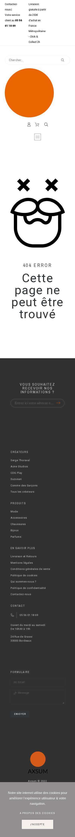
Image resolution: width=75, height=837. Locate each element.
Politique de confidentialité (28, 588)
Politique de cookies (24, 575)
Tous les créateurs (22, 491)
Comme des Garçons (24, 485)
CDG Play (16, 472)
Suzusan (16, 479)
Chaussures (18, 524)
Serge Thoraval (20, 460)
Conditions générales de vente (30, 568)
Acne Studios (19, 466)
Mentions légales (22, 562)
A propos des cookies (37, 813)
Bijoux (15, 530)
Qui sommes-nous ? (23, 581)
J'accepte (37, 824)
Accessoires (19, 517)
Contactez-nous (21, 594)
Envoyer (20, 714)
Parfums (16, 536)
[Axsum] (37, 93)
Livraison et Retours (24, 556)
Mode (14, 511)
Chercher (65, 60)
